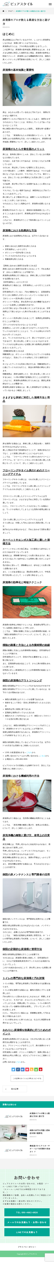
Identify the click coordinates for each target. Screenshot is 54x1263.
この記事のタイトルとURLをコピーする (27, 1078)
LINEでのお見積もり (27, 1232)
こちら (42, 756)
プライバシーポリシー (27, 1247)
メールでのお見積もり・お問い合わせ (27, 1222)
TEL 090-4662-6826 (27, 1212)
